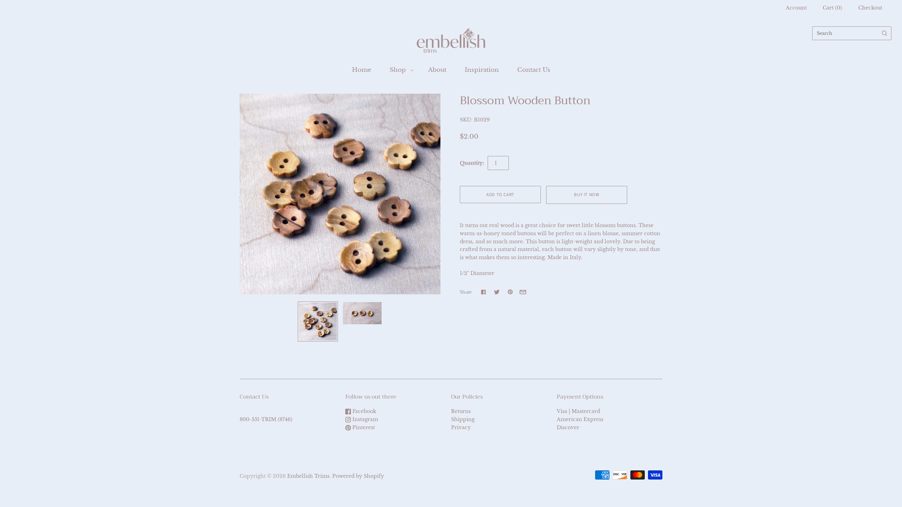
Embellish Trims (308, 476)
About (437, 70)
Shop (398, 70)
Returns (461, 411)
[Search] (884, 33)
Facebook (363, 411)
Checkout (870, 8)
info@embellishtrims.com (273, 411)
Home (361, 70)
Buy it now (586, 195)
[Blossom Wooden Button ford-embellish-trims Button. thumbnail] (318, 321)
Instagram (364, 419)
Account (796, 8)
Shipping (463, 419)
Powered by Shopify (358, 476)
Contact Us (533, 70)
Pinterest (363, 427)
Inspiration (482, 70)
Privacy (461, 427)
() (832, 8)
